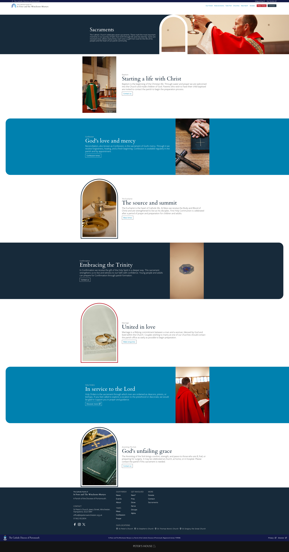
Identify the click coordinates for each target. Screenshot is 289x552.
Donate (252, 6)
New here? (244, 6)
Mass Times (262, 6)
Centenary (272, 6)
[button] (209, 5)
